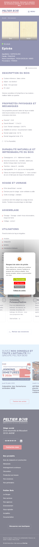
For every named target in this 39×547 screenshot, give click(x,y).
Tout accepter (20, 279)
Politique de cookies (19, 290)
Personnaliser (19, 287)
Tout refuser (20, 283)
